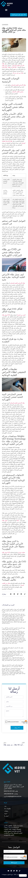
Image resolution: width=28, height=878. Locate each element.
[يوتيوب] (8, 870)
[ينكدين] (11, 870)
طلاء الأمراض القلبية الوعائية (18, 85)
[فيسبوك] (16, 870)
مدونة (5, 813)
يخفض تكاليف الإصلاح (17, 91)
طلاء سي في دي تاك (18, 73)
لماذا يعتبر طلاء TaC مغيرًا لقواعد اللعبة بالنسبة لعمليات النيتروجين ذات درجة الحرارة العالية (12, 665)
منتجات (6, 811)
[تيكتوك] (19, 870)
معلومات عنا (7, 808)
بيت (5, 806)
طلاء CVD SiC (12, 67)
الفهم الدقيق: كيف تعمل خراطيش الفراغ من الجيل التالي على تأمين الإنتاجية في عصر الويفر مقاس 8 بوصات (13, 611)
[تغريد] (14, 870)
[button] (6, 10)
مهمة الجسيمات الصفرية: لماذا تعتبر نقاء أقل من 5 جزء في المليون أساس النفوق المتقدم (13, 628)
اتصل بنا (6, 816)
